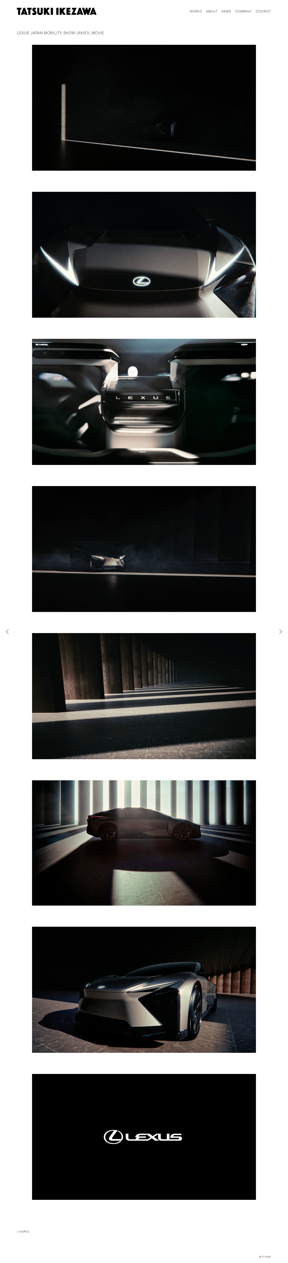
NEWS (226, 11)
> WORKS (23, 1231)
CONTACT (263, 11)
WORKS (196, 11)
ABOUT (211, 11)
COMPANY (243, 11)
